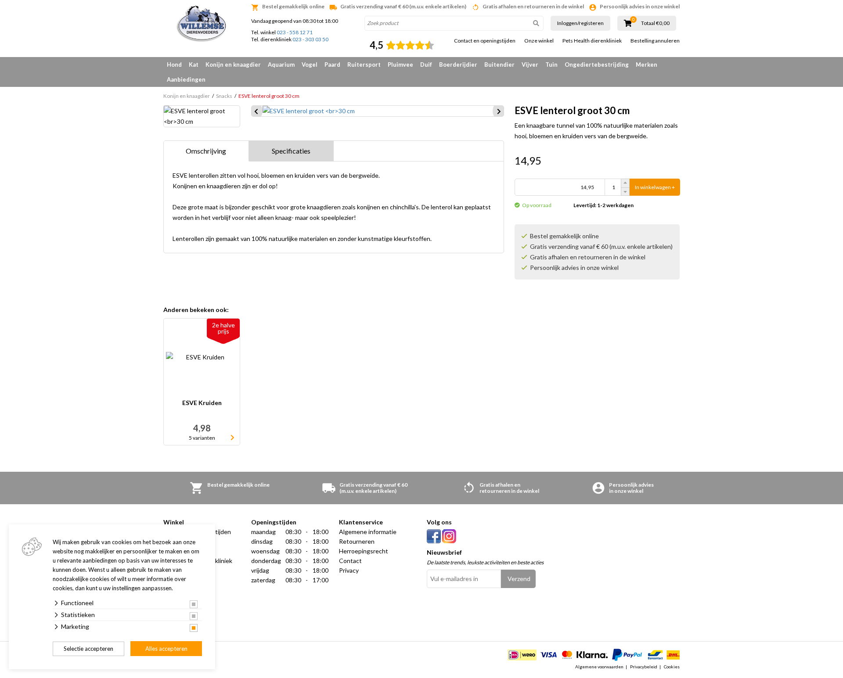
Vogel (309, 64)
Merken (646, 64)
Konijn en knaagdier (233, 64)
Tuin (551, 64)
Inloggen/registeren (580, 23)
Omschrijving (206, 151)
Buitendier (499, 64)
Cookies (672, 666)
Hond (174, 64)
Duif (426, 64)
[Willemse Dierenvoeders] (202, 24)
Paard (332, 64)
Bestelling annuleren (655, 40)
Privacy (349, 570)
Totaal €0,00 (655, 23)
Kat (193, 64)
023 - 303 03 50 (310, 39)
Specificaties (291, 151)
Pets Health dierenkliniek (592, 40)
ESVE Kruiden (202, 403)
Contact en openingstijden (484, 40)
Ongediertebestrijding (597, 64)
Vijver (530, 64)
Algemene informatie (367, 531)
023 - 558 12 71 (295, 32)
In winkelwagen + (655, 187)
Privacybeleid (643, 666)
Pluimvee (400, 64)
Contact (350, 560)
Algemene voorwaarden (599, 666)
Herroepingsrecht (363, 551)
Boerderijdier (458, 64)
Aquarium (281, 64)
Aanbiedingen (186, 79)
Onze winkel (539, 40)
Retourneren (357, 541)
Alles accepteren (166, 648)
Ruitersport (364, 64)
